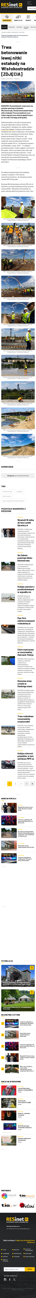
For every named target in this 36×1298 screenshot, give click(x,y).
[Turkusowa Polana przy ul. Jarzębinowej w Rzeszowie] (18, 1000)
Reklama (16, 1249)
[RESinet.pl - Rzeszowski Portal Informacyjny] (11, 7)
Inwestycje (19, 27)
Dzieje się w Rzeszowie (11, 1082)
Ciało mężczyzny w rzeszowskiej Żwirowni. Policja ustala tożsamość (26, 653)
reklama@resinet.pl (25, 1228)
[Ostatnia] (32, 783)
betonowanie (7, 496)
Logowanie (6, 1253)
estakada (19, 491)
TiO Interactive (20, 1290)
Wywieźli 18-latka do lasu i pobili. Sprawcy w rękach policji (25, 524)
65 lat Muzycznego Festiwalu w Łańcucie (25, 1126)
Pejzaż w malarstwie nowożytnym (24, 1139)
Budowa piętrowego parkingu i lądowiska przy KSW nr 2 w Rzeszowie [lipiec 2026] (16, 983)
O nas (4, 1249)
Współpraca (18, 1253)
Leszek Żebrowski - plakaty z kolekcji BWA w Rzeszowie (25, 1089)
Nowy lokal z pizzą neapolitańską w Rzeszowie (26, 846)
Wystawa (20, 1086)
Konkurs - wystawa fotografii (24, 1114)
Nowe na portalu (8, 799)
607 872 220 (12, 1228)
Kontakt (5, 1256)
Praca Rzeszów (29, 1256)
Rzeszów (4, 27)
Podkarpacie (11, 27)
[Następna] (26, 783)
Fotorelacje (7, 961)
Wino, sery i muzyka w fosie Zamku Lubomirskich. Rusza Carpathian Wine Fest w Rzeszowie (27, 1069)
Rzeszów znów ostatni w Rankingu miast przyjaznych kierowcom (24, 686)
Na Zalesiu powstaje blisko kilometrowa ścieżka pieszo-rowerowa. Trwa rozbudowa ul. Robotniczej (26, 834)
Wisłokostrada (7, 491)
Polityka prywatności (29, 1249)
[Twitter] (15, 1280)
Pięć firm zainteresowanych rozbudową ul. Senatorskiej (26, 622)
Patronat (17, 1256)
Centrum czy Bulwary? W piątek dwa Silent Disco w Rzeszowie (25, 821)
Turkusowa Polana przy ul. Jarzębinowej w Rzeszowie (17, 1008)
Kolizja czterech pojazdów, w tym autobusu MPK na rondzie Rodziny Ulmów (25, 758)
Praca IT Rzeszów (5, 1260)
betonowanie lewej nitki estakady (13, 501)
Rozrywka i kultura (26, 27)
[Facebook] (10, 1280)
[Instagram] (6, 1280)
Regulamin (28, 1253)
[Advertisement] (18, 885)
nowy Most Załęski (7, 129)
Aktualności (21, 817)
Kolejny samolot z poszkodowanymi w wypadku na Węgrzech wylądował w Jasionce (25, 593)
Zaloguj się (10, 475)
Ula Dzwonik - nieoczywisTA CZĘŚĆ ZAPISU (24, 1102)
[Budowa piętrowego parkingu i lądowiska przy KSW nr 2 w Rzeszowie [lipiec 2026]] (18, 976)
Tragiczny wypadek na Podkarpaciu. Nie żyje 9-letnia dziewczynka (25, 859)
